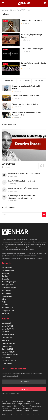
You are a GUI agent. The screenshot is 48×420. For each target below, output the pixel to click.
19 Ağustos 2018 (26, 40)
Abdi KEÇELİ (6, 323)
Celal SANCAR (7, 337)
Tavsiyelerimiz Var (35, 406)
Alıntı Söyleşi (6, 290)
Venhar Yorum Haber (8, 404)
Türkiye (4, 302)
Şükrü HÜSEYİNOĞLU (9, 360)
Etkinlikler (5, 305)
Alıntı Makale (6, 293)
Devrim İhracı (8, 164)
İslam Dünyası (7, 296)
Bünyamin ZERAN (8, 335)
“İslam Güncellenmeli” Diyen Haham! (25, 96)
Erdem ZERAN (7, 346)
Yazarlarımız (30, 401)
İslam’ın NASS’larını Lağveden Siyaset (21, 181)
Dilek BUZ (5, 340)
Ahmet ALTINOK (7, 326)
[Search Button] (44, 214)
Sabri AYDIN (6, 358)
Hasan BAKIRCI (7, 349)
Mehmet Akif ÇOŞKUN (10, 355)
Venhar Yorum (7, 267)
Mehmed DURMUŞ (8, 352)
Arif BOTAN (6, 332)
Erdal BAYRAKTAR (8, 343)
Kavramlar (5, 279)
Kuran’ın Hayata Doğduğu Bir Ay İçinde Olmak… (24, 173)
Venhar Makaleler (8, 270)
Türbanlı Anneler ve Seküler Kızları (25, 104)
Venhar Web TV (21, 10)
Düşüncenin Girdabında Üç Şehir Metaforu (23, 188)
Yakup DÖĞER (7, 363)
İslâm (29, 10)
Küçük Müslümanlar (24, 404)
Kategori (12, 10)
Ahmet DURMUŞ (8, 329)
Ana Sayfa (5, 10)
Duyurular (5, 313)
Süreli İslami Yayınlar (9, 287)
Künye (27, 410)
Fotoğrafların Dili (8, 310)
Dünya (4, 299)
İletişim (35, 410)
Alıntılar (37, 404)
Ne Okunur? (6, 273)
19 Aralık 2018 (26, 23)
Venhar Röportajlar (9, 282)
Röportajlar (15, 408)
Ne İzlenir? (6, 276)
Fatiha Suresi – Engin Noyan (32, 49)
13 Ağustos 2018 (26, 52)
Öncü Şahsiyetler (8, 285)
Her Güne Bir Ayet (17, 401)
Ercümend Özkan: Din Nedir (32, 20)
